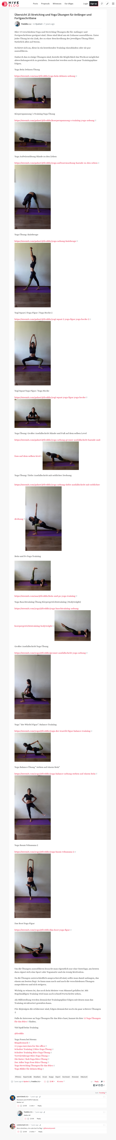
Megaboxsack (21, 1042)
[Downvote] (48, 1081)
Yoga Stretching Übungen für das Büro (33, 1065)
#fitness (18, 1077)
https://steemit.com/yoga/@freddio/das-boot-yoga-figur (42, 930)
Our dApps (69, 3)
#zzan (45, 1077)
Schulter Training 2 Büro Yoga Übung (33, 1049)
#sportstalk (27, 1077)
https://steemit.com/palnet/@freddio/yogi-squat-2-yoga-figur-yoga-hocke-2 (51, 319)
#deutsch (84, 1077)
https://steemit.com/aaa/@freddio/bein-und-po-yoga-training (44, 596)
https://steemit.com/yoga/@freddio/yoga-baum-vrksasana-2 (44, 851)
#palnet (38, 24)
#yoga (51, 1077)
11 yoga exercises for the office (29, 1046)
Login (85, 3)
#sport (58, 1077)
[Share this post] (104, 1085)
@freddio (19, 1033)
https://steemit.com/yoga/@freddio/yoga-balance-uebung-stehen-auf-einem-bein (54, 773)
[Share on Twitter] (97, 1085)
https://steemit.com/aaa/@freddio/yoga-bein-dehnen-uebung (44, 76)
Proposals (45, 3)
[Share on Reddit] (99, 1085)
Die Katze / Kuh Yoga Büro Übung (30, 1059)
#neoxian (75, 1077)
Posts (35, 3)
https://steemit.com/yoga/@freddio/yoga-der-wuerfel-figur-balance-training (52, 731)
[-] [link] (104, 1097)
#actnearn (66, 1077)
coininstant (22, 1125)
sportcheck (22, 1097)
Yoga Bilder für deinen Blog (28, 1068)
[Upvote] (45, 1081)
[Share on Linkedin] (102, 1085)
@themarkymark (49, 1128)
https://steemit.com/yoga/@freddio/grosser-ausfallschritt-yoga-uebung (50, 653)
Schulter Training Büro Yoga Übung (32, 1052)
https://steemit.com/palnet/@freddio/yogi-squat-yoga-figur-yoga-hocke (50, 397)
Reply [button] (40, 1106)
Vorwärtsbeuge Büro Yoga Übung (31, 1055)
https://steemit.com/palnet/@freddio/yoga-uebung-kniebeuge (45, 241)
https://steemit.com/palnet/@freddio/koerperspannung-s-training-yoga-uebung (54, 120)
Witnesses (57, 3)
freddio (26, 24)
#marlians (37, 1077)
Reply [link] (97, 1081)
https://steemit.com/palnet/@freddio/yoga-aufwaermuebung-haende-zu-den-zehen (55, 163)
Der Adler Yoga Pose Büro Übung (30, 1062)
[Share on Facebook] (94, 1085)
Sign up (93, 3)
